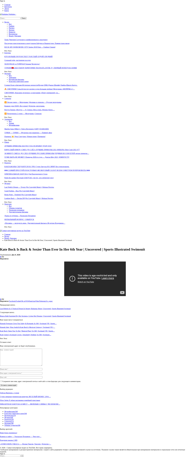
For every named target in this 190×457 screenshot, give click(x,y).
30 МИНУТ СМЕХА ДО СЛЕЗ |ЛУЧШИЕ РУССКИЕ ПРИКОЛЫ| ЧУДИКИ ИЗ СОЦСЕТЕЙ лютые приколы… (46, 153)
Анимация (8, 119)
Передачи (8, 204)
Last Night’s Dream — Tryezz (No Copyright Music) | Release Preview (29, 187)
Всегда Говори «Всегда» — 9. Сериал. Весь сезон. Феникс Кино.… (29, 110)
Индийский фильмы (16, 79)
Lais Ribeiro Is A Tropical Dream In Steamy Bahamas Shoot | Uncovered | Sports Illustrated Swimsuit (35, 309)
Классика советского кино (19, 81)
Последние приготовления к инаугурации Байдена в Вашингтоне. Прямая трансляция (36, 43)
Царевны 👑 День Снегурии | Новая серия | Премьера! (24, 136)
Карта (6, 11)
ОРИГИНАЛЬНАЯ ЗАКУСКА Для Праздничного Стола (25, 174)
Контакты (8, 7)
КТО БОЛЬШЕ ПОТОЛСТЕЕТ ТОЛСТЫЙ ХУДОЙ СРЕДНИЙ (28, 56)
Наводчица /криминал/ (8, 433)
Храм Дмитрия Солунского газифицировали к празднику (26, 40)
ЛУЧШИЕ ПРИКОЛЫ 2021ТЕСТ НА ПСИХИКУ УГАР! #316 (27, 146)
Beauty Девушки (15, 36)
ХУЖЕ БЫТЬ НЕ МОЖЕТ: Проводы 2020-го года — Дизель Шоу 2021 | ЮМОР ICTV (36, 157)
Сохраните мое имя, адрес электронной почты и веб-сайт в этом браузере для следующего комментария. (41, 381)
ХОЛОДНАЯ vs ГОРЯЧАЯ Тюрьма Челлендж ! (22, 64)
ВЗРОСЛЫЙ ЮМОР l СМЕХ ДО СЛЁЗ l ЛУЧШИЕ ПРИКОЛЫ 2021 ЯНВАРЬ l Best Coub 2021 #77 (42, 150)
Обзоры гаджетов (15, 208)
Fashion (11, 26)
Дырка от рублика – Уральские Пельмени (20, 216)
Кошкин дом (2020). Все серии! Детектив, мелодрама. (24, 106)
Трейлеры (12, 77)
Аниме (11, 123)
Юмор (6, 142)
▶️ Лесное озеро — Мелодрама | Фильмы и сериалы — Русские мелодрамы (32, 102)
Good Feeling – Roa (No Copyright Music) (19, 191)
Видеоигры (13, 34)
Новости (12, 32)
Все (10, 24)
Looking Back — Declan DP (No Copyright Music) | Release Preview (28, 198)
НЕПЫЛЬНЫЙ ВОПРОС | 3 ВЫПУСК (19, 219)
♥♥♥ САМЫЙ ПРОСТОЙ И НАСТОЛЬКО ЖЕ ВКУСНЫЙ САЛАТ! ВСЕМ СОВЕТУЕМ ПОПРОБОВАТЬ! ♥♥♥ (47, 170)
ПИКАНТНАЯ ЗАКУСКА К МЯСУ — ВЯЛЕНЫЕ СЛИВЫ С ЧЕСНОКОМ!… (30, 404)
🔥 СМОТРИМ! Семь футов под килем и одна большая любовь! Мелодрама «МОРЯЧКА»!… (39, 89)
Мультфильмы (14, 125)
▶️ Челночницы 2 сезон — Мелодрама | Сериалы (23, 114)
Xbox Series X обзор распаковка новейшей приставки (20, 400)
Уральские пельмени (16, 210)
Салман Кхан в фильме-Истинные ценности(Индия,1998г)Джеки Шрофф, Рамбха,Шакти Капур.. (41, 85)
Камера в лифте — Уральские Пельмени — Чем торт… (20, 436)
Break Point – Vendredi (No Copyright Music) (20, 195)
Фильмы (7, 73)
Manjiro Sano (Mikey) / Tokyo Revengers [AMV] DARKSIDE (26, 129)
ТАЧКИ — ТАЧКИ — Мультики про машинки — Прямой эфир (28, 133)
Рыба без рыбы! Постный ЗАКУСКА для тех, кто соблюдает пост (29, 178)
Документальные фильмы (18, 212)
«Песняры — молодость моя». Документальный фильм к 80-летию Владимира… (34, 223)
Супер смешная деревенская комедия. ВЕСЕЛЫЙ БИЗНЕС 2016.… (25, 397)
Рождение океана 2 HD (8, 440)
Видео (6, 22)
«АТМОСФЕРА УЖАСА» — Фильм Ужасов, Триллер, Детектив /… (25, 444)
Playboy (12, 28)
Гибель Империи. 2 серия (9, 393)
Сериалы (7, 98)
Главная (7, 5)
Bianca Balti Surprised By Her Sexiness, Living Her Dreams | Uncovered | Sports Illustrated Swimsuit (35, 316)
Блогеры (7, 53)
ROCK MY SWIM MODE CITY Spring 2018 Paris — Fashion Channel (29, 47)
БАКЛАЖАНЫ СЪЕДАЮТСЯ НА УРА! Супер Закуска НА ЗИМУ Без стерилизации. (36, 167)
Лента (6, 9)
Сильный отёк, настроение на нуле (17, 60)
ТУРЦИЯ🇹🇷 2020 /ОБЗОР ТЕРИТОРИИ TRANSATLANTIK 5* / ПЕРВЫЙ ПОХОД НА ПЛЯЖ (40, 68)
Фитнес (12, 30)
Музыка (7, 183)
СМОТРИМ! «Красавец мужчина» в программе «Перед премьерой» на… (32, 93)
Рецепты (7, 163)
